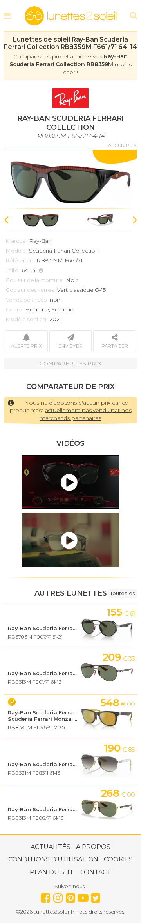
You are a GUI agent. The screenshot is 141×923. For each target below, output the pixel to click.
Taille (12, 270)
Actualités (50, 846)
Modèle (16, 250)
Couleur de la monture (34, 280)
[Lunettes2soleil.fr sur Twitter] (95, 895)
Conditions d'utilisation (53, 859)
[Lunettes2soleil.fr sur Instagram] (57, 895)
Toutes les (122, 593)
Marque (16, 241)
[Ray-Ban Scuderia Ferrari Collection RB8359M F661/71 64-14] (70, 179)
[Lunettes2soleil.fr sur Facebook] (45, 895)
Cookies (118, 859)
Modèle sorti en (26, 319)
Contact (95, 872)
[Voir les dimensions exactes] (42, 270)
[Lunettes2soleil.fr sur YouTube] (83, 895)
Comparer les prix (70, 363)
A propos (93, 846)
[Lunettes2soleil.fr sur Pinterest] (70, 895)
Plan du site (52, 872)
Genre (14, 309)
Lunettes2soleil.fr (70, 16)
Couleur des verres (30, 290)
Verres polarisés (26, 299)
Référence (19, 260)
